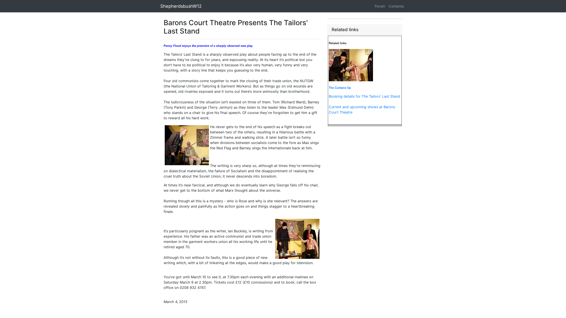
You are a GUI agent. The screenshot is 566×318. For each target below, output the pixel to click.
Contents (396, 6)
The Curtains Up (340, 87)
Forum (380, 6)
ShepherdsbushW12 (181, 6)
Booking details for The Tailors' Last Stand (364, 96)
